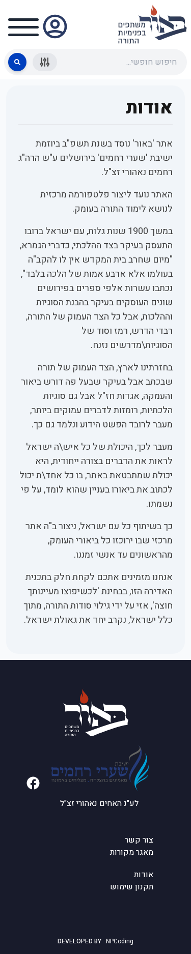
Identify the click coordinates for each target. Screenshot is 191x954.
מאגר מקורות (131, 852)
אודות (143, 875)
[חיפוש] (17, 62)
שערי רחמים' (121, 158)
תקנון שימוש (131, 887)
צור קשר (139, 840)
